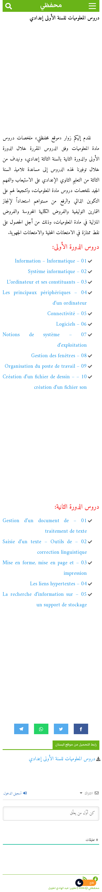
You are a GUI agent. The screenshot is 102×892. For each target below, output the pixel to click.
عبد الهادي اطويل (58, 888)
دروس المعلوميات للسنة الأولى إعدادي (62, 759)
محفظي (51, 5)
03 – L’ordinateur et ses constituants (47, 282)
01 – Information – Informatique (51, 261)
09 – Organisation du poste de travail (46, 366)
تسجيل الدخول (12, 793)
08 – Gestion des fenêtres (59, 356)
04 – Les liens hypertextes (58, 584)
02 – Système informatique (57, 271)
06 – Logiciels (71, 324)
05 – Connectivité (67, 314)
